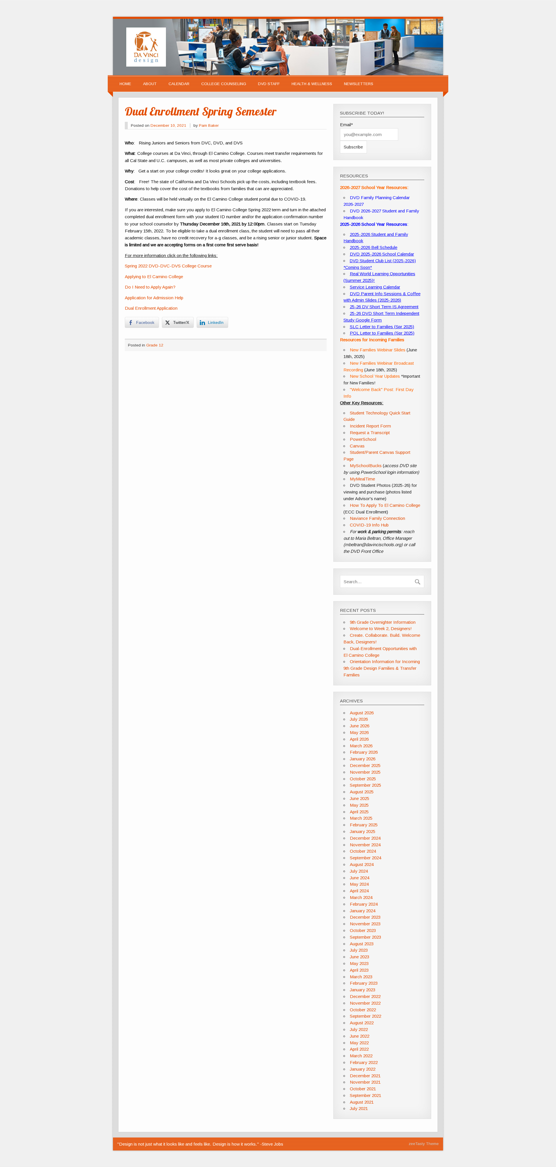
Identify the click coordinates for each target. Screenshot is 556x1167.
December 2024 (365, 838)
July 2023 (359, 950)
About (150, 84)
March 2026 (361, 745)
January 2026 (362, 758)
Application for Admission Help (154, 297)
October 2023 (363, 930)
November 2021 (365, 1082)
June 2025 (359, 798)
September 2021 (365, 1095)
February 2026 (364, 752)
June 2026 (359, 725)
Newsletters (358, 84)
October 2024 (363, 851)
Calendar (179, 84)
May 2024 (359, 884)
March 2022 (361, 1055)
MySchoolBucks (366, 465)
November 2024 (365, 844)
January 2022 (362, 1069)
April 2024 (359, 890)
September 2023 (365, 937)
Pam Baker (209, 125)
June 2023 (359, 956)
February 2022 (364, 1062)
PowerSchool (363, 439)
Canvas (357, 445)
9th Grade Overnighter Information (383, 622)
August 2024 (362, 864)
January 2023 (362, 989)
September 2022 (365, 1016)
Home (125, 84)
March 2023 (361, 976)
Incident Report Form (370, 425)
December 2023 (365, 917)
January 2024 (362, 910)
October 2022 (363, 1009)
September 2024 (365, 857)
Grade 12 (154, 345)
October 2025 (363, 778)
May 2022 (359, 1042)
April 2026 (359, 739)
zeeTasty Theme (424, 1144)
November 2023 (365, 923)
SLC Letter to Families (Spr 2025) (382, 326)
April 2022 (359, 1049)
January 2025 (362, 831)
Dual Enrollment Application (151, 308)
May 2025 (359, 805)
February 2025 (364, 824)
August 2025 (362, 791)
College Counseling (223, 84)
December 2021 (365, 1075)
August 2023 (362, 943)
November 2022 (365, 1003)
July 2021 (359, 1108)
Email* (346, 124)
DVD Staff (269, 84)
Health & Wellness (312, 84)
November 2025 (365, 772)
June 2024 (359, 877)
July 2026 (359, 719)
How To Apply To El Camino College (385, 505)
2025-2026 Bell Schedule (373, 247)
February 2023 (364, 983)
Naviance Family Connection (377, 518)
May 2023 (359, 963)
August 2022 (362, 1022)
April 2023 (359, 970)
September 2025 (365, 785)
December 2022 (365, 996)
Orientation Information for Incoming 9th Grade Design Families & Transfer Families (381, 668)
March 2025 (361, 818)
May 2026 (359, 732)
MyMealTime (362, 478)
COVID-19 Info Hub (369, 524)
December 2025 (365, 765)
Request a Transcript (370, 432)
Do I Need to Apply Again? (150, 287)
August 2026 (362, 712)
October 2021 (363, 1088)
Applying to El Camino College (154, 276)
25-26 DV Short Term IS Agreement (384, 306)
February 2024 (364, 904)
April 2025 (359, 811)
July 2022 (359, 1029)
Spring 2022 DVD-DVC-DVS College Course (168, 265)
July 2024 (359, 871)
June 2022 (359, 1036)
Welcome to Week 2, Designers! (381, 628)
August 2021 (362, 1102)
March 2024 (361, 897)
